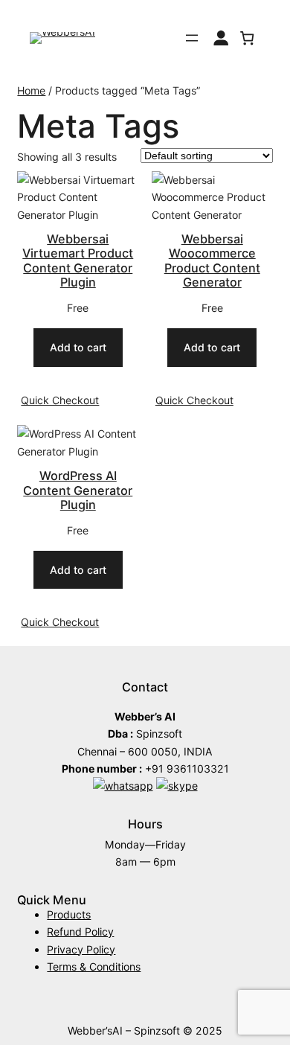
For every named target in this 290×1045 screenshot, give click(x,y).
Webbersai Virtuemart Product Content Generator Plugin (77, 261)
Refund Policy (80, 931)
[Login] (220, 38)
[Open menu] (192, 38)
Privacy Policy (81, 949)
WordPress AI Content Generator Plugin (77, 490)
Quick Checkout (60, 400)
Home (31, 90)
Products (69, 914)
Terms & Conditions (94, 966)
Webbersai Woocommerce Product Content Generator (212, 261)
